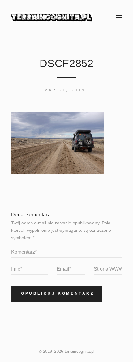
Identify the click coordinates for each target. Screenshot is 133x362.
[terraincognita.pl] (56, 17)
